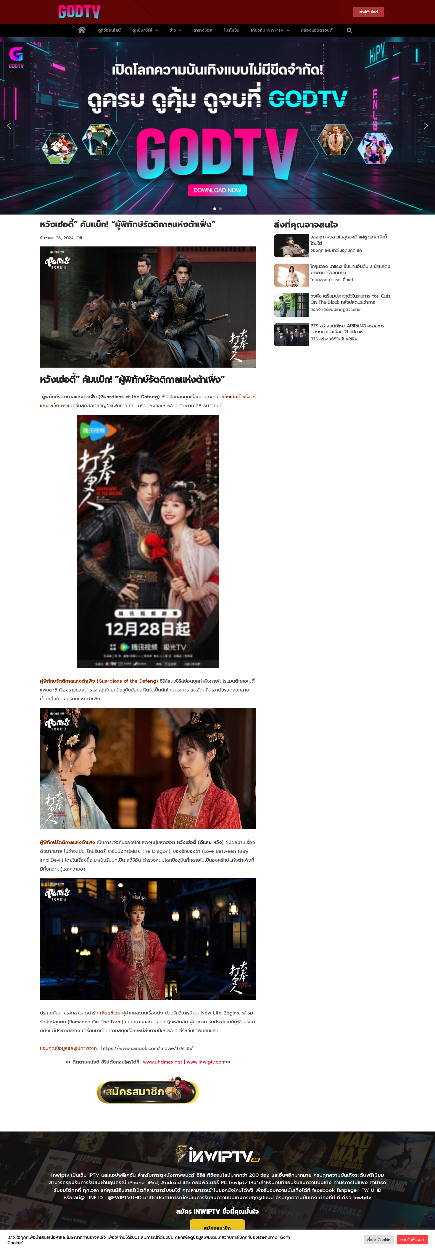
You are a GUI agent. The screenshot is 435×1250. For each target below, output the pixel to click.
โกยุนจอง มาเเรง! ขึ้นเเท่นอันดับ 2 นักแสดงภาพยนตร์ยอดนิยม (350, 269)
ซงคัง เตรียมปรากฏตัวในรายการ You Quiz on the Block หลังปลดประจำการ (350, 299)
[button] (349, 30)
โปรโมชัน (231, 30)
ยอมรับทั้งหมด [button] (412, 1240)
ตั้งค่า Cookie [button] (378, 1240)
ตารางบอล (202, 30)
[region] (217, 126)
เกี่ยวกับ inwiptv (267, 30)
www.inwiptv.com (206, 1062)
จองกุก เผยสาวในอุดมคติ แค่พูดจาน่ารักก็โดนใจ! (348, 240)
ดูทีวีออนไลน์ (109, 30)
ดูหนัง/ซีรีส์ (142, 30)
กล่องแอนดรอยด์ (317, 30)
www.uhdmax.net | (165, 1062)
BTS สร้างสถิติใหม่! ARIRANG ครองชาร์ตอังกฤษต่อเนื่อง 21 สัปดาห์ (347, 329)
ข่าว (173, 30)
